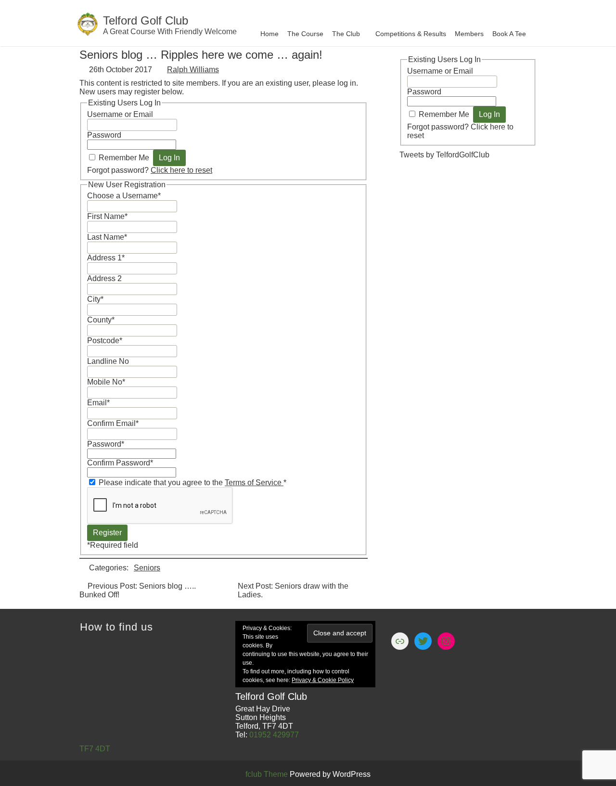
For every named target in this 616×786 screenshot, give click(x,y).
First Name (107, 216)
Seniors (147, 568)
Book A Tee (509, 34)
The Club (346, 34)
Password (104, 135)
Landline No (108, 361)
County (101, 320)
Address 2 (104, 278)
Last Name (107, 237)
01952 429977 (274, 735)
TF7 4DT (94, 749)
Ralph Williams (193, 69)
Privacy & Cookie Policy (323, 680)
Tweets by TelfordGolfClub (444, 155)
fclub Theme (267, 774)
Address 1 (106, 258)
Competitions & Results (410, 34)
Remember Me (124, 158)
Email (98, 403)
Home (269, 34)
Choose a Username (124, 196)
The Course (305, 34)
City (95, 299)
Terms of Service (254, 482)
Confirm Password (120, 463)
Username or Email (120, 114)
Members (469, 34)
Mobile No (106, 382)
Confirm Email (113, 423)
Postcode (104, 340)
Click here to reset (181, 170)
